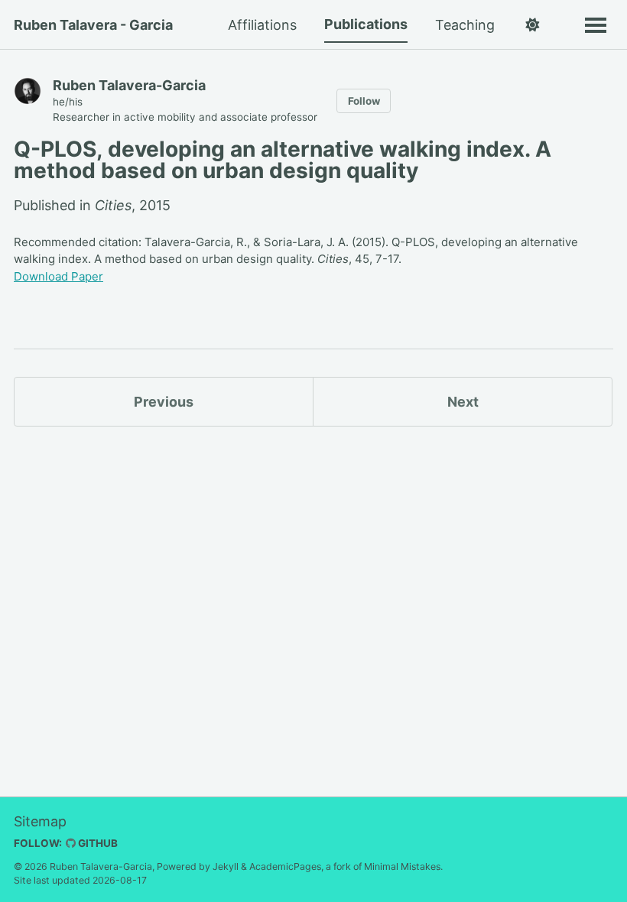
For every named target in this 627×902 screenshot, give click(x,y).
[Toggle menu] (595, 24)
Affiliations (262, 25)
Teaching (465, 25)
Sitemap (40, 821)
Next (463, 402)
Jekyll (226, 866)
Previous (163, 402)
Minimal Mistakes (402, 866)
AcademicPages (285, 866)
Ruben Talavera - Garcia (93, 25)
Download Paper (58, 276)
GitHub (97, 843)
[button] (531, 25)
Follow (364, 101)
